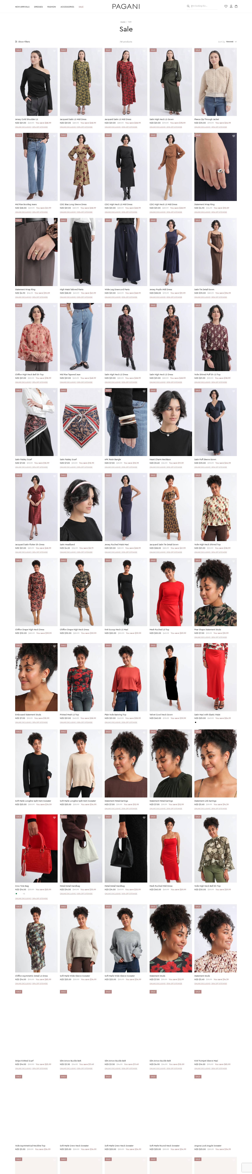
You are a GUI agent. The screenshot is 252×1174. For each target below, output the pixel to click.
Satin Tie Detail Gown (204, 290)
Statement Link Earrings (205, 801)
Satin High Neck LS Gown (162, 119)
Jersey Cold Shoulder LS (26, 119)
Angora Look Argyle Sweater (207, 1146)
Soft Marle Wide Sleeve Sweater (75, 976)
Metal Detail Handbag (70, 886)
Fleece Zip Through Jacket (206, 119)
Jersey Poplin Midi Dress (161, 290)
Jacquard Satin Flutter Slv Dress (29, 545)
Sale (81, 7)
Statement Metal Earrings (116, 801)
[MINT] (16, 894)
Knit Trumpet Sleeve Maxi (206, 1061)
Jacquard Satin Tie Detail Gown (164, 545)
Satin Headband (67, 545)
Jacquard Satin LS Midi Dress (73, 119)
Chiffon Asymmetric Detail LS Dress (31, 976)
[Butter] (198, 722)
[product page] (36, 82)
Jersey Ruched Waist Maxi (117, 545)
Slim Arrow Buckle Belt (70, 1061)
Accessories (67, 7)
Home (123, 22)
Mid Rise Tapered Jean (70, 375)
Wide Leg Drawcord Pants (117, 290)
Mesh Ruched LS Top (159, 630)
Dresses (38, 7)
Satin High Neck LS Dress (116, 375)
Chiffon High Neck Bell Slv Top (29, 375)
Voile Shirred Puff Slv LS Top (207, 375)
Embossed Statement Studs (28, 715)
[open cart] (236, 6)
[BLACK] (196, 722)
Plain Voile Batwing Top (115, 715)
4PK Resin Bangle (113, 460)
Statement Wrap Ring (204, 204)
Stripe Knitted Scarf (24, 1061)
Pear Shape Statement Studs (207, 630)
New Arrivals (22, 7)
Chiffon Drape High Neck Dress (29, 630)
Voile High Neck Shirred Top (207, 545)
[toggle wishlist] (54, 51)
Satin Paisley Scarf (23, 460)
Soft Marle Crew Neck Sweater (74, 1146)
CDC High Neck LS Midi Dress (118, 204)
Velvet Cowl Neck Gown (161, 715)
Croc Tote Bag (22, 886)
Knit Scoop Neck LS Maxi (116, 630)
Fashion (51, 7)
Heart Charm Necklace (160, 460)
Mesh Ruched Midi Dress (161, 886)
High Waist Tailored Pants (71, 290)
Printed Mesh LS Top (69, 715)
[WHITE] (19, 894)
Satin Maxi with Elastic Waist (207, 715)
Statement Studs (157, 976)
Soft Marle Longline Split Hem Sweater (33, 801)
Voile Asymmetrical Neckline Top (30, 1146)
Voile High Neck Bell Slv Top (207, 886)
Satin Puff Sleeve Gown (205, 460)
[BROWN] (21, 894)
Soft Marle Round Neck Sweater (165, 1146)
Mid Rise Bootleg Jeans (26, 204)
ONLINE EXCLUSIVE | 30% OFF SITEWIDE (31, 127)
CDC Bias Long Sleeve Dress (73, 204)
